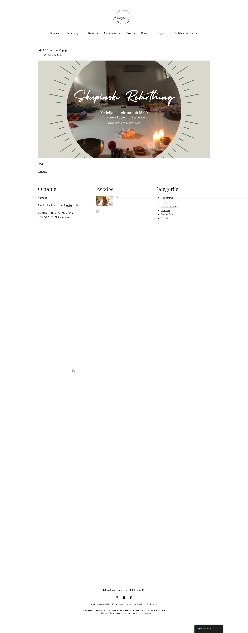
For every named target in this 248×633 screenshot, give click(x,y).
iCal (40, 164)
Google (42, 171)
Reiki (163, 202)
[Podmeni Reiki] (97, 33)
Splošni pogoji (119, 604)
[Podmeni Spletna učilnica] (196, 33)
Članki (164, 218)
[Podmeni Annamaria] (120, 33)
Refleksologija (169, 206)
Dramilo (165, 210)
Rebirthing (167, 198)
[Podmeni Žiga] (134, 33)
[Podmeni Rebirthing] (82, 33)
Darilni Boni (167, 214)
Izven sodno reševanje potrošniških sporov (142, 604)
